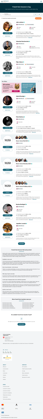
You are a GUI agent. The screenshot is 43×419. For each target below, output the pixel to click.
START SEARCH (21, 324)
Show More (21, 243)
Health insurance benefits (26, 368)
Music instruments (25, 373)
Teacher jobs (5, 397)
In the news (5, 373)
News (4, 370)
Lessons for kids (6, 386)
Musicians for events (26, 377)
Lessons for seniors (6, 388)
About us (4, 366)
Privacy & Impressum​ (5, 415)
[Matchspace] (5, 1)
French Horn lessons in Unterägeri (27, 306)
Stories (4, 377)
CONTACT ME (7, 33)
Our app (23, 370)
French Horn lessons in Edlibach (8, 305)
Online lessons (25, 375)
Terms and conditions (7, 399)
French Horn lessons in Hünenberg (8, 306)
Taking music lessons (7, 395)
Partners (4, 375)
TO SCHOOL (7, 150)
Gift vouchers (24, 366)
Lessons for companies (7, 392)
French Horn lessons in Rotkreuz (27, 304)
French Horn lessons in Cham (7, 304)
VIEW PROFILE (7, 36)
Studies (4, 379)
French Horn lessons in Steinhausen (28, 305)
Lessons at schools (6, 390)
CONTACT (7, 147)
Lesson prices (5, 368)
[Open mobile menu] (41, 1)
